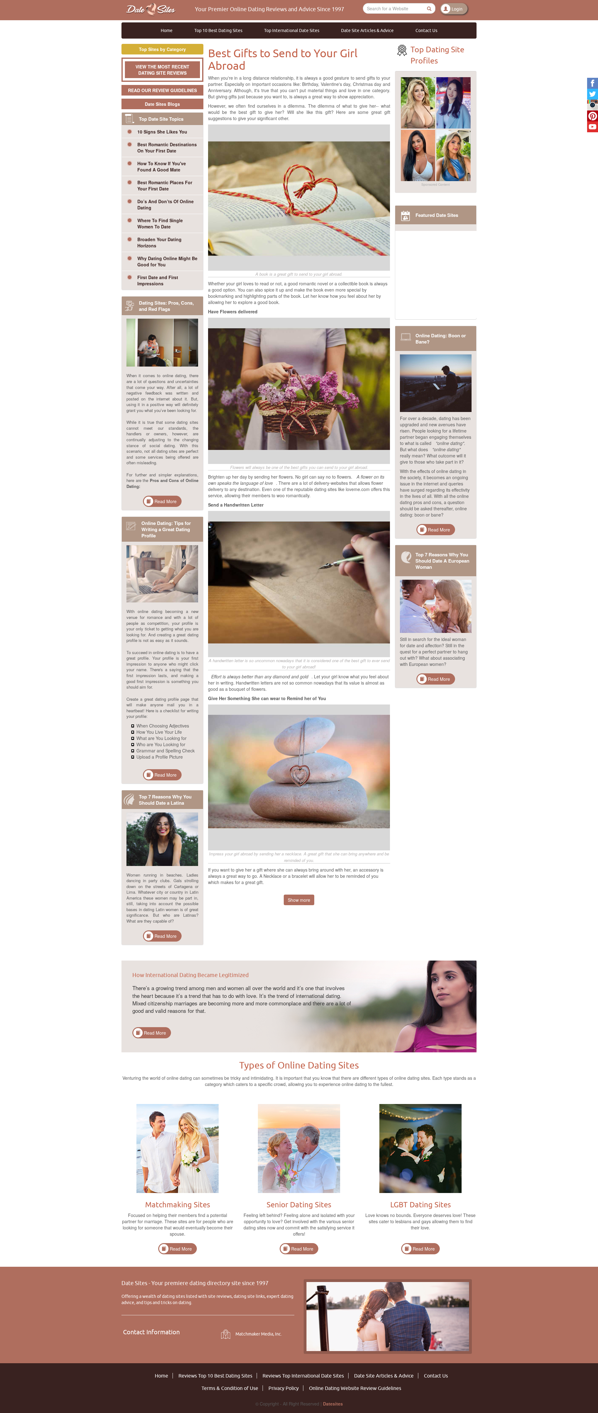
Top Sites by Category (162, 49)
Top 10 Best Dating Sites (218, 30)
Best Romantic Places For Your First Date (164, 185)
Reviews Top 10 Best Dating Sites (215, 1375)
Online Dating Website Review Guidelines (355, 1388)
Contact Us (426, 30)
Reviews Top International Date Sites (303, 1375)
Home (167, 30)
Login (457, 9)
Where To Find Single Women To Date (160, 223)
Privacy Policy (283, 1388)
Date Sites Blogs (162, 104)
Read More (165, 501)
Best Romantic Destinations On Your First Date (167, 147)
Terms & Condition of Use (230, 1388)
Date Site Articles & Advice (367, 30)
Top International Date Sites (291, 30)
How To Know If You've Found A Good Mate (161, 166)
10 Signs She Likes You (162, 132)
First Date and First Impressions (157, 280)
